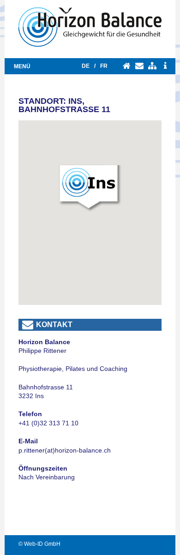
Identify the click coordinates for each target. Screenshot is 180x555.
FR (104, 66)
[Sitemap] (152, 66)
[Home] (126, 66)
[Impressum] (165, 66)
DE (86, 66)
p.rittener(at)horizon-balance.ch (64, 450)
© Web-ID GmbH (39, 544)
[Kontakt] (139, 66)
